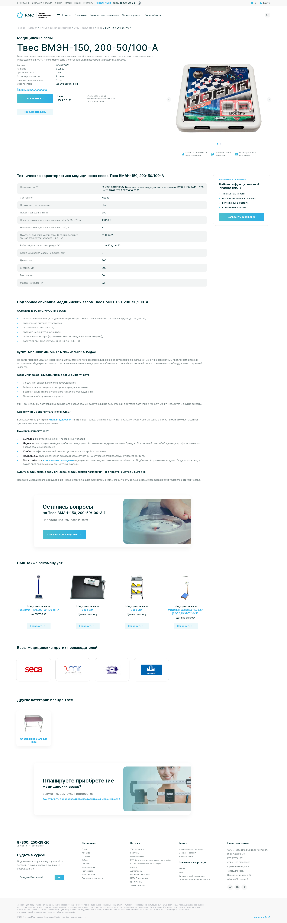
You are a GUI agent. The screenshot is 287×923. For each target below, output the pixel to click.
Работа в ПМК (89, 874)
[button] (217, 144)
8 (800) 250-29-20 (124, 3)
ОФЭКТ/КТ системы (140, 874)
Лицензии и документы (93, 878)
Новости (86, 863)
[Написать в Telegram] (139, 2)
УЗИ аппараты (137, 849)
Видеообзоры (153, 15)
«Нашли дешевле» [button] (60, 419)
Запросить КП (34, 98)
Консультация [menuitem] (103, 3)
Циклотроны (136, 882)
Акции (182, 868)
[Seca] (33, 669)
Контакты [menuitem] (88, 3)
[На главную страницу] (34, 14)
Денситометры (137, 885)
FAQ (181, 872)
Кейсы (85, 860)
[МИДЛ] (112, 669)
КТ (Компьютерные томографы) (146, 863)
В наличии (81, 15)
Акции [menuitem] (77, 3)
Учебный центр (186, 856)
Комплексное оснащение (104, 15)
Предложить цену (35, 111)
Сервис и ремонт (132, 15)
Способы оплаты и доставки (32, 89)
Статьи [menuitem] (68, 3)
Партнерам (87, 871)
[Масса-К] (151, 669)
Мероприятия (88, 867)
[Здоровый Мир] (72, 669)
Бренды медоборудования (192, 876)
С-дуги (133, 867)
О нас (84, 849)
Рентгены (134, 853)
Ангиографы (136, 871)
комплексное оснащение (58, 460)
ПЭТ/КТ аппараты (139, 878)
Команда (86, 853)
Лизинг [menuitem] (58, 3)
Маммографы (137, 856)
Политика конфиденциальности (194, 879)
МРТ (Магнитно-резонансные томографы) (151, 860)
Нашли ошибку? (261, 917)
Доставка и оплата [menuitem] (42, 3)
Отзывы (86, 856)
